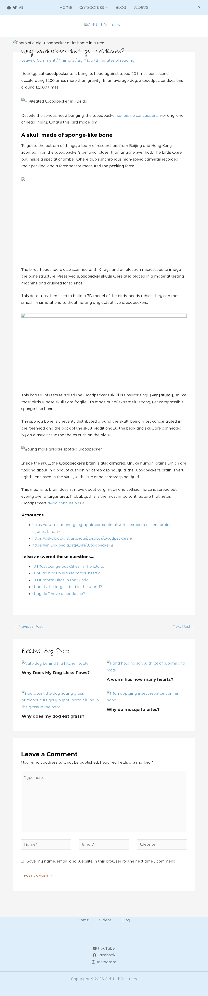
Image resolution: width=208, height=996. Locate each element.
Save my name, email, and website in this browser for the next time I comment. (101, 861)
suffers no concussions (137, 115)
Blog (126, 920)
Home (83, 920)
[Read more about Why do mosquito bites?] (146, 696)
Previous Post (28, 626)
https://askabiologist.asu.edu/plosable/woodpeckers (80, 538)
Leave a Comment (38, 60)
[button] (106, 7)
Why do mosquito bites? (133, 709)
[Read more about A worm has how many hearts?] (146, 666)
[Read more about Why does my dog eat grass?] (62, 700)
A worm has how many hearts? (140, 679)
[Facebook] (9, 8)
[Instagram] (21, 8)
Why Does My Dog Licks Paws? (56, 672)
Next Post (184, 626)
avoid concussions (64, 503)
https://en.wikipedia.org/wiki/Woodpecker (71, 545)
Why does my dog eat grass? (53, 716)
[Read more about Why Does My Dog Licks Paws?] (55, 663)
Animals (66, 60)
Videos (105, 920)
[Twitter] (15, 8)
